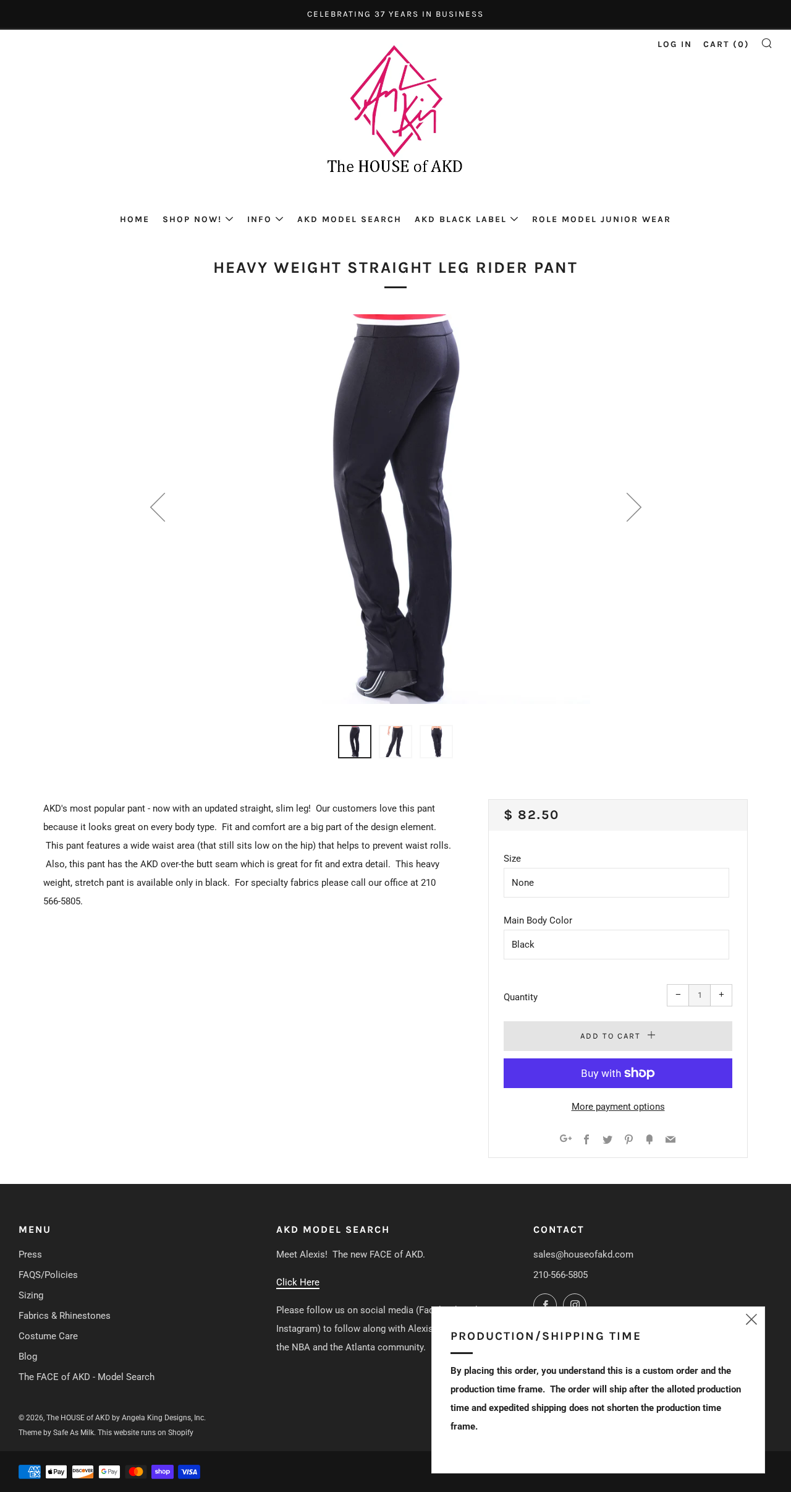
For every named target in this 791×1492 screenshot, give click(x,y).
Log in (675, 44)
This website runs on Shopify (145, 1432)
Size (512, 858)
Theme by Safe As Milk (56, 1432)
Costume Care (48, 1336)
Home (135, 219)
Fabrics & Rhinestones (65, 1315)
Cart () (726, 44)
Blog (28, 1356)
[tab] (354, 741)
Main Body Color (538, 920)
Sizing (31, 1295)
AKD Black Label (461, 219)
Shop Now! (192, 219)
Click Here (297, 1282)
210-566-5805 (560, 1274)
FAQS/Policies (48, 1274)
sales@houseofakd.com (583, 1254)
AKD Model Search (349, 219)
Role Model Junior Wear (601, 219)
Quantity (521, 997)
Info (259, 219)
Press (30, 1254)
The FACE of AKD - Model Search (86, 1377)
